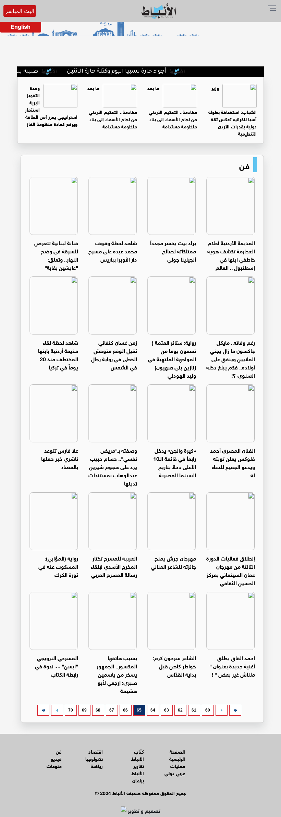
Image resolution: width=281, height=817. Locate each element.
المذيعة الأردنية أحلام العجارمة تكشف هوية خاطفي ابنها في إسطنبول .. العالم (231, 255)
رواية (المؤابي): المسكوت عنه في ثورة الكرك (58, 566)
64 (152, 710)
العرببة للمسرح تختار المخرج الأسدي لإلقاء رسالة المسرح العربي (114, 566)
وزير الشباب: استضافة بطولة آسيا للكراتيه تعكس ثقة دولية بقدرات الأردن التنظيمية (232, 110)
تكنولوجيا (94, 758)
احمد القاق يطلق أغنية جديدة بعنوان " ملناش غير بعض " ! (232, 665)
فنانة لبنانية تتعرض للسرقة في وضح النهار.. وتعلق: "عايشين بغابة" (56, 255)
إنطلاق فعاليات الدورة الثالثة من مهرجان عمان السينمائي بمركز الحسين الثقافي (230, 570)
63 (166, 710)
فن (244, 164)
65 (139, 710)
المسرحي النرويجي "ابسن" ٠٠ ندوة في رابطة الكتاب (56, 665)
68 (98, 710)
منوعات (54, 765)
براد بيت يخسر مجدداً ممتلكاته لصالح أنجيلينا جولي (173, 250)
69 (84, 710)
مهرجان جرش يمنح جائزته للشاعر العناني (173, 561)
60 (207, 710)
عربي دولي (174, 772)
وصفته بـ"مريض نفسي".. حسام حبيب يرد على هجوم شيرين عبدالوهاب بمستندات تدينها (112, 466)
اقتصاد (95, 751)
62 (180, 710)
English (20, 26)
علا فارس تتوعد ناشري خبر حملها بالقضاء (59, 458)
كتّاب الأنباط (137, 755)
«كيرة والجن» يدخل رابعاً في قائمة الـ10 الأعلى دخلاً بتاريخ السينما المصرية (174, 462)
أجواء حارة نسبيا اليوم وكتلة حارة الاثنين (125, 71)
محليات (177, 765)
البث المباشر (19, 11)
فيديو (56, 758)
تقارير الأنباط (137, 769)
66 (125, 710)
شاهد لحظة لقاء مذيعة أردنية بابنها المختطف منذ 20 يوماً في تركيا (58, 354)
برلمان (138, 780)
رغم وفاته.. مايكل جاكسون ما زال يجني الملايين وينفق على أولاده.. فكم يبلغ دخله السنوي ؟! (230, 358)
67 (111, 710)
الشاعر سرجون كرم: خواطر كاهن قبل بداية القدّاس (174, 665)
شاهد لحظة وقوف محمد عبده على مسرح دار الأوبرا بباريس (112, 250)
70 (70, 710)
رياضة (97, 765)
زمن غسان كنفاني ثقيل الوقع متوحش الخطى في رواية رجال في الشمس (114, 354)
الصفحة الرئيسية (177, 755)
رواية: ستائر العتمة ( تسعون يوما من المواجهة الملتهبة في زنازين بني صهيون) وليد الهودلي (172, 358)
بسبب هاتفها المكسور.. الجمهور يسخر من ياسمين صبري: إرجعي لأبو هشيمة (117, 674)
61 (194, 710)
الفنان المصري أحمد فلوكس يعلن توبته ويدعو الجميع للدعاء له (232, 462)
